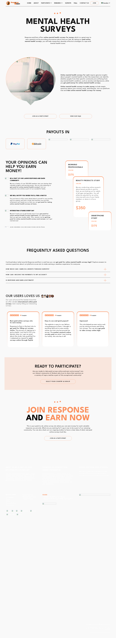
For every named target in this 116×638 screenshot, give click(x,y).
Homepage (10, 497)
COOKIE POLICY (92, 624)
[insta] (19, 514)
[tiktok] (33, 511)
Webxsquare (106, 632)
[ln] (17, 511)
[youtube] (24, 511)
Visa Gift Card (28, 499)
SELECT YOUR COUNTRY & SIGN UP (58, 381)
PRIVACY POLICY (104, 624)
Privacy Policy (11, 503)
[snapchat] (11, 514)
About (8, 499)
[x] (13, 511)
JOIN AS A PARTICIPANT (40, 116)
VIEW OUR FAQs (75, 116)
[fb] (8, 511)
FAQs (7, 501)
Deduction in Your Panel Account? (58, 499)
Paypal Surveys (28, 495)
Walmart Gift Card (29, 497)
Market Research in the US (54, 497)
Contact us (10, 505)
